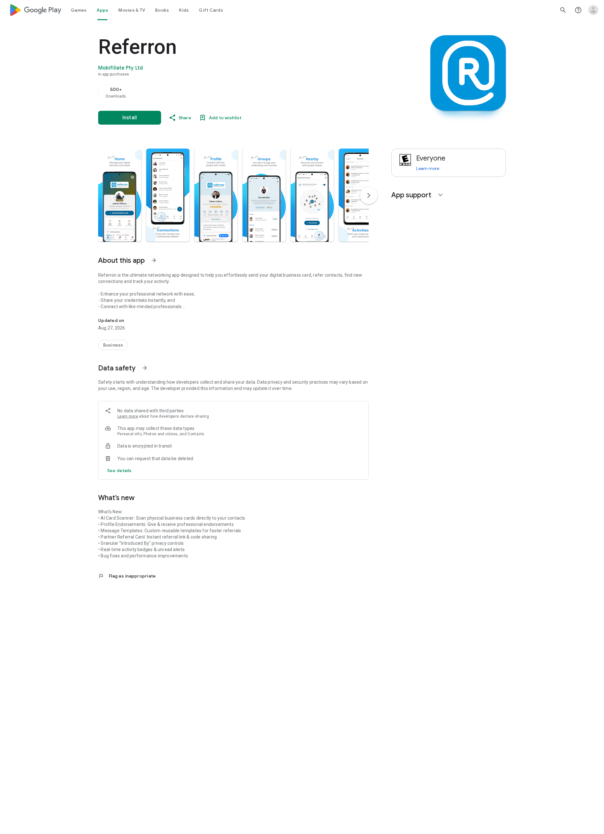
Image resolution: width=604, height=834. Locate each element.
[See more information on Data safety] (144, 367)
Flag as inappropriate (127, 576)
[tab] (79, 10)
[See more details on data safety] (119, 470)
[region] (224, 92)
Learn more (127, 416)
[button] (119, 195)
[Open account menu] (593, 10)
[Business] (113, 345)
